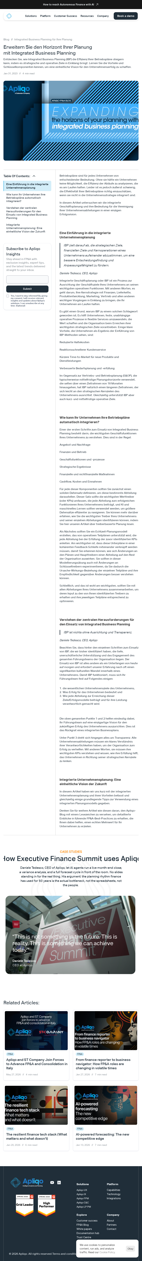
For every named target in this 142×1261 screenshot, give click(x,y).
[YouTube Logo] (52, 1182)
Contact (111, 1228)
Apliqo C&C (83, 1202)
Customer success (87, 1220)
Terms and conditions (66, 1253)
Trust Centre (84, 1237)
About (110, 1220)
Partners (112, 1224)
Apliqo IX (81, 1194)
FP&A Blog (83, 1224)
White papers (84, 1228)
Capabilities (113, 1189)
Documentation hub (88, 1233)
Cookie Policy (107, 1252)
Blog (6, 39)
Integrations (114, 1198)
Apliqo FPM (83, 1198)
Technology (114, 1194)
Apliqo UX (82, 1190)
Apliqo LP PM (84, 1206)
